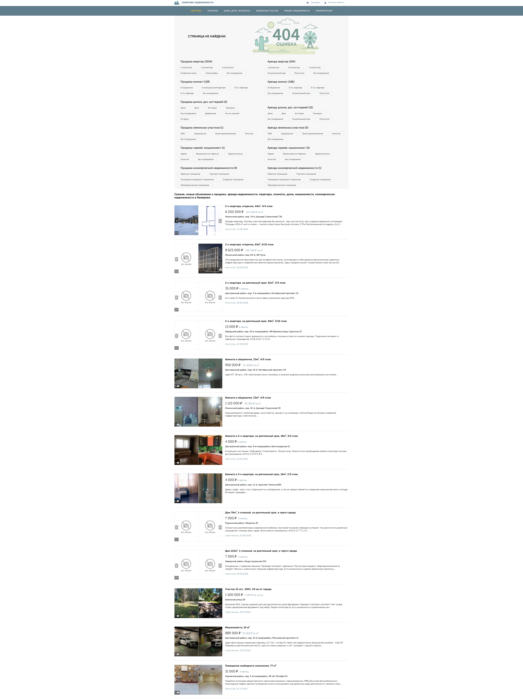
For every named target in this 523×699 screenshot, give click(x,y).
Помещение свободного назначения (197, 180)
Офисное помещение (190, 174)
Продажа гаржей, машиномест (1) (202, 148)
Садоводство (200, 134)
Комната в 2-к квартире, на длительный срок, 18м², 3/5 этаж (261, 436)
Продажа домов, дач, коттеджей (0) (203, 102)
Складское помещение (233, 180)
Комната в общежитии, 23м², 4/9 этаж (248, 359)
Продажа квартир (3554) (196, 61)
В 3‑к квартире (187, 93)
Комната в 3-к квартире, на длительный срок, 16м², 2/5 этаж (261, 474)
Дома (183, 108)
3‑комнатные (228, 68)
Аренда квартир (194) (281, 61)
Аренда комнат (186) (280, 82)
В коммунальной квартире (214, 88)
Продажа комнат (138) (195, 82)
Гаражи (184, 154)
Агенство (249, 134)
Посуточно (299, 73)
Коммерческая (324, 11)
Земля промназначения (225, 134)
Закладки (315, 2)
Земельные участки (267, 11)
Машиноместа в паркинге (207, 154)
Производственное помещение (195, 185)
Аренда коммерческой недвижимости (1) (294, 168)
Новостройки (212, 73)
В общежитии (187, 88)
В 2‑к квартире (241, 88)
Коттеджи (212, 108)
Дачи (196, 108)
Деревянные (210, 113)
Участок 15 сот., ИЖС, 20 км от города (248, 589)
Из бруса (185, 119)
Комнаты (213, 11)
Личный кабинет (336, 2)
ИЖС (183, 134)
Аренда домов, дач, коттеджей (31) (290, 107)
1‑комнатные (186, 68)
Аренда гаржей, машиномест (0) (288, 148)
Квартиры (196, 11)
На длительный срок (277, 73)
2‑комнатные (207, 68)
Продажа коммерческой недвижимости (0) (208, 168)
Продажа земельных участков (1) (201, 127)
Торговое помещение (219, 174)
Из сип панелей (232, 113)
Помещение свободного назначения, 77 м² (250, 666)
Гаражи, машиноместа (297, 11)
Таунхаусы (230, 108)
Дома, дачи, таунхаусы (237, 11)
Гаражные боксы (235, 154)
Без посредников (234, 73)
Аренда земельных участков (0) (287, 127)
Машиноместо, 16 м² (237, 627)
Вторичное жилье (189, 73)
